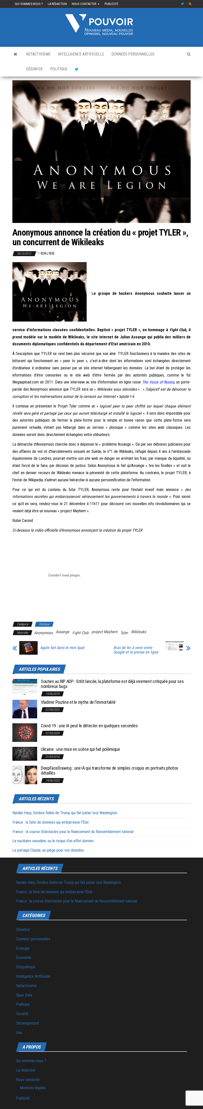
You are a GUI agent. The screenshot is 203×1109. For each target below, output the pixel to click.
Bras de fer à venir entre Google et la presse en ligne (135, 650)
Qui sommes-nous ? (29, 4)
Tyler (124, 632)
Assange (62, 631)
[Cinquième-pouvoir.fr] (15, 54)
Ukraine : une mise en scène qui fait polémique (80, 749)
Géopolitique (25, 967)
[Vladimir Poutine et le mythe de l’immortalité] (24, 708)
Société (22, 1013)
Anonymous (43, 632)
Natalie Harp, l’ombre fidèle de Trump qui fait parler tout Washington (64, 813)
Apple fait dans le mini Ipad (62, 648)
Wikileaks (138, 631)
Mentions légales (33, 1087)
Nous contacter (84, 4)
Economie (23, 957)
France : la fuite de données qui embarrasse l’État (50, 822)
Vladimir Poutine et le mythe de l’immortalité (78, 702)
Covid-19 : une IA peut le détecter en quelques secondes (89, 725)
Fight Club (80, 632)
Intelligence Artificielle (81, 54)
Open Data (24, 995)
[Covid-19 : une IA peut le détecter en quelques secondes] (24, 732)
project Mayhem (104, 631)
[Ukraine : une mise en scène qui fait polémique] (24, 753)
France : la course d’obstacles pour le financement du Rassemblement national (72, 831)
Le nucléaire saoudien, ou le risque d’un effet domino (53, 841)
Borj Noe (48, 253)
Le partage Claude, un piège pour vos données (48, 850)
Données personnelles (132, 54)
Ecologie (22, 948)
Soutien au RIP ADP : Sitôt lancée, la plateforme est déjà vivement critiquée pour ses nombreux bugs (112, 684)
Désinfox (34, 69)
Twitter (182, 4)
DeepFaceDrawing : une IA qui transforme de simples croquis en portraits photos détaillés (109, 770)
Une (19, 1032)
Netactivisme (38, 54)
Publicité (111, 4)
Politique (58, 69)
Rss (190, 4)
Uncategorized (27, 1023)
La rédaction (57, 4)
